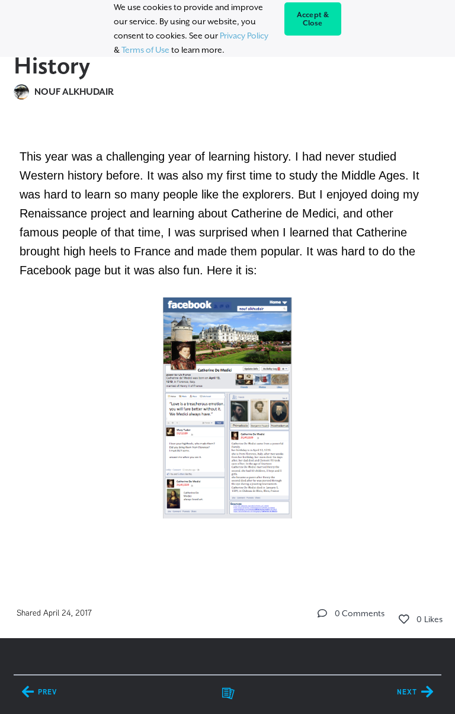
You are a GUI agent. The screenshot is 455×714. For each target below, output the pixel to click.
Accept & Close (313, 19)
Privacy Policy (244, 35)
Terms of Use (145, 50)
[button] (322, 613)
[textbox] (227, 349)
